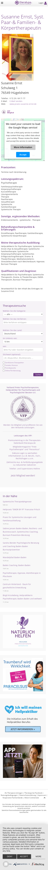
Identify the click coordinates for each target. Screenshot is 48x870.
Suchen (38, 374)
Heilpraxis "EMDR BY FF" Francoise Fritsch (21, 509)
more (38, 856)
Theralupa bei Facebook (33, 793)
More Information (23, 147)
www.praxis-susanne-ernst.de (23, 104)
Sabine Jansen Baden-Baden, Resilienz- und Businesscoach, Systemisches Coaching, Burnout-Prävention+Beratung (22, 531)
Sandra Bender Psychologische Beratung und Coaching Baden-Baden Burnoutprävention (21, 546)
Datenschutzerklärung (27, 795)
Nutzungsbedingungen (9, 795)
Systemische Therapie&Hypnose (17, 501)
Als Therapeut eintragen (14, 793)
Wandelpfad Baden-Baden (14, 557)
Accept (22, 154)
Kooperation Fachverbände (13, 798)
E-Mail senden (16, 101)
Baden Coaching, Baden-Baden (16, 565)
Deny (9, 856)
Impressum (42, 795)
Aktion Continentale (31, 798)
